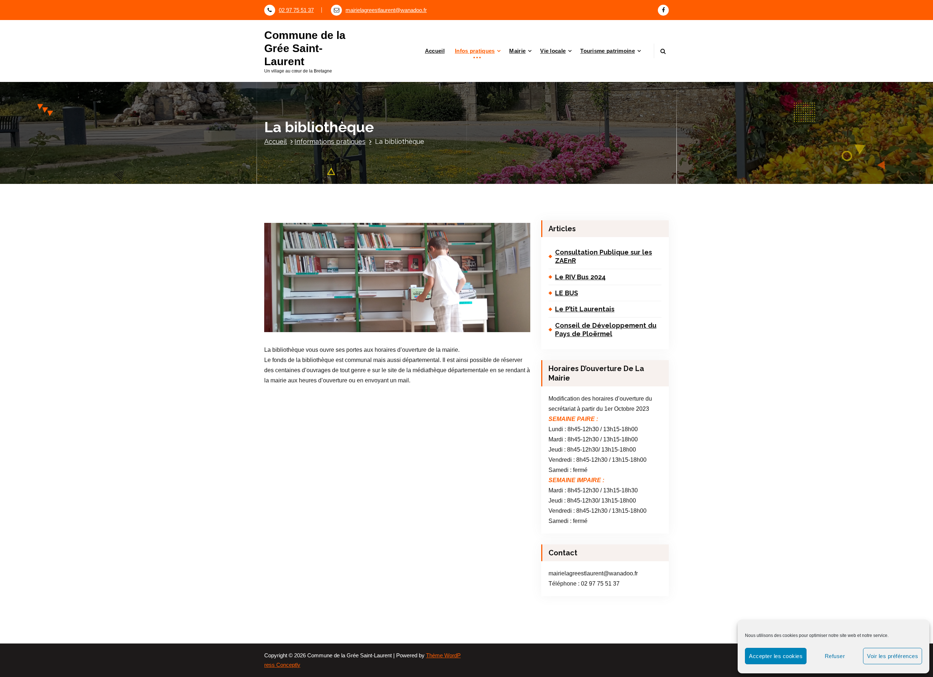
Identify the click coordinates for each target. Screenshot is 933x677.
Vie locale (553, 51)
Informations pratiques (330, 141)
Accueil (435, 51)
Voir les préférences (892, 656)
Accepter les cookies (776, 656)
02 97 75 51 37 (296, 10)
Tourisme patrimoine (607, 51)
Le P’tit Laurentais (584, 309)
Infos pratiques (475, 51)
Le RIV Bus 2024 (580, 277)
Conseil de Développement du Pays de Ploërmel (605, 330)
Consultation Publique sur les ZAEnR (603, 256)
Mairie (517, 51)
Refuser (835, 656)
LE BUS (566, 293)
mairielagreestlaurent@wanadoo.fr (386, 10)
